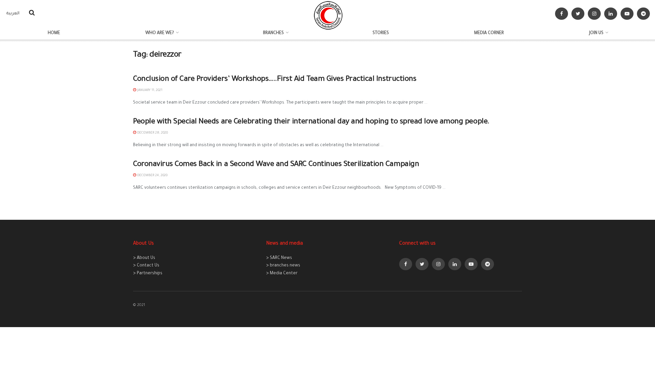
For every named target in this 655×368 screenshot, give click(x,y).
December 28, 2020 (152, 133)
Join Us (596, 33)
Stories (381, 33)
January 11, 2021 (149, 90)
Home (54, 33)
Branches (273, 33)
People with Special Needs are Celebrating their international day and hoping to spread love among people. (311, 122)
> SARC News (279, 258)
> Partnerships (147, 273)
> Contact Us (146, 265)
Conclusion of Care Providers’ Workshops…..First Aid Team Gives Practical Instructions (274, 80)
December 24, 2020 (152, 176)
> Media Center (281, 273)
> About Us (144, 258)
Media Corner (489, 33)
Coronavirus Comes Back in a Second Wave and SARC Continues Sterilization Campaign (276, 165)
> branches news (283, 265)
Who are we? (159, 33)
